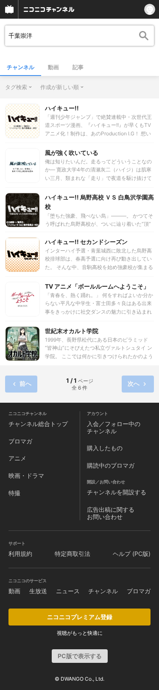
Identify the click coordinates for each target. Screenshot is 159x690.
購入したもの (105, 448)
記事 (78, 67)
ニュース (68, 591)
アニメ (17, 458)
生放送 (38, 591)
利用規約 (20, 553)
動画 (53, 67)
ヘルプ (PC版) (132, 553)
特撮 (14, 492)
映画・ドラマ (26, 475)
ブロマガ (20, 441)
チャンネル (20, 67)
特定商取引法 (72, 553)
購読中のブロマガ (110, 465)
